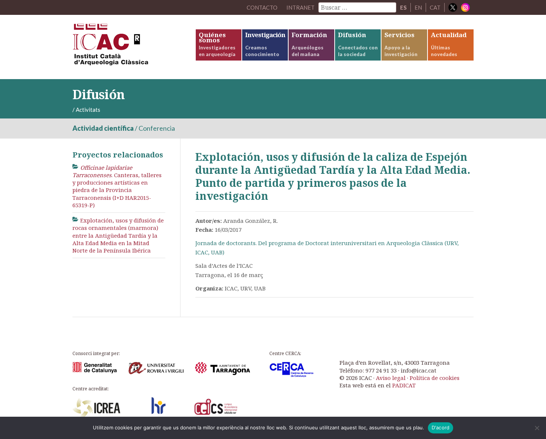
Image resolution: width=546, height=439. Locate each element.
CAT (435, 7)
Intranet (300, 7)
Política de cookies (434, 377)
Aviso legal (391, 377)
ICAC (128, 47)
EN (418, 7)
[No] (536, 428)
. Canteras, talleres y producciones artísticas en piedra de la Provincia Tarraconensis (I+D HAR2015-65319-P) (117, 186)
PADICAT (404, 385)
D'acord (441, 427)
